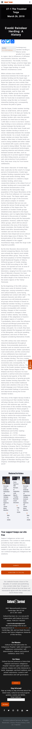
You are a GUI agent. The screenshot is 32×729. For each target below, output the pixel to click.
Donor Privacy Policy (18, 722)
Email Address (16, 697)
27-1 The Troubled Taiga (16, 11)
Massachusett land (21, 628)
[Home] (8, 2)
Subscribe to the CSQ (16, 572)
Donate (16, 565)
